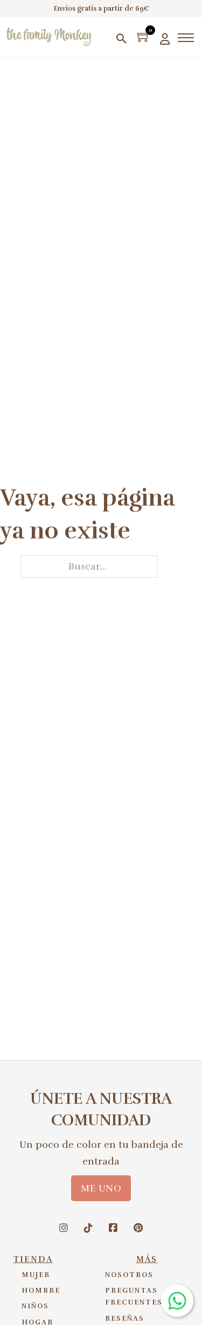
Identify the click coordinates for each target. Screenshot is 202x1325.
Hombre (41, 1290)
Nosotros (129, 1275)
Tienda (33, 1259)
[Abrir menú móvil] (186, 37)
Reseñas (124, 1318)
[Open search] (121, 38)
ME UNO (101, 1188)
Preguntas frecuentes (134, 1296)
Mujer (36, 1275)
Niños (35, 1306)
